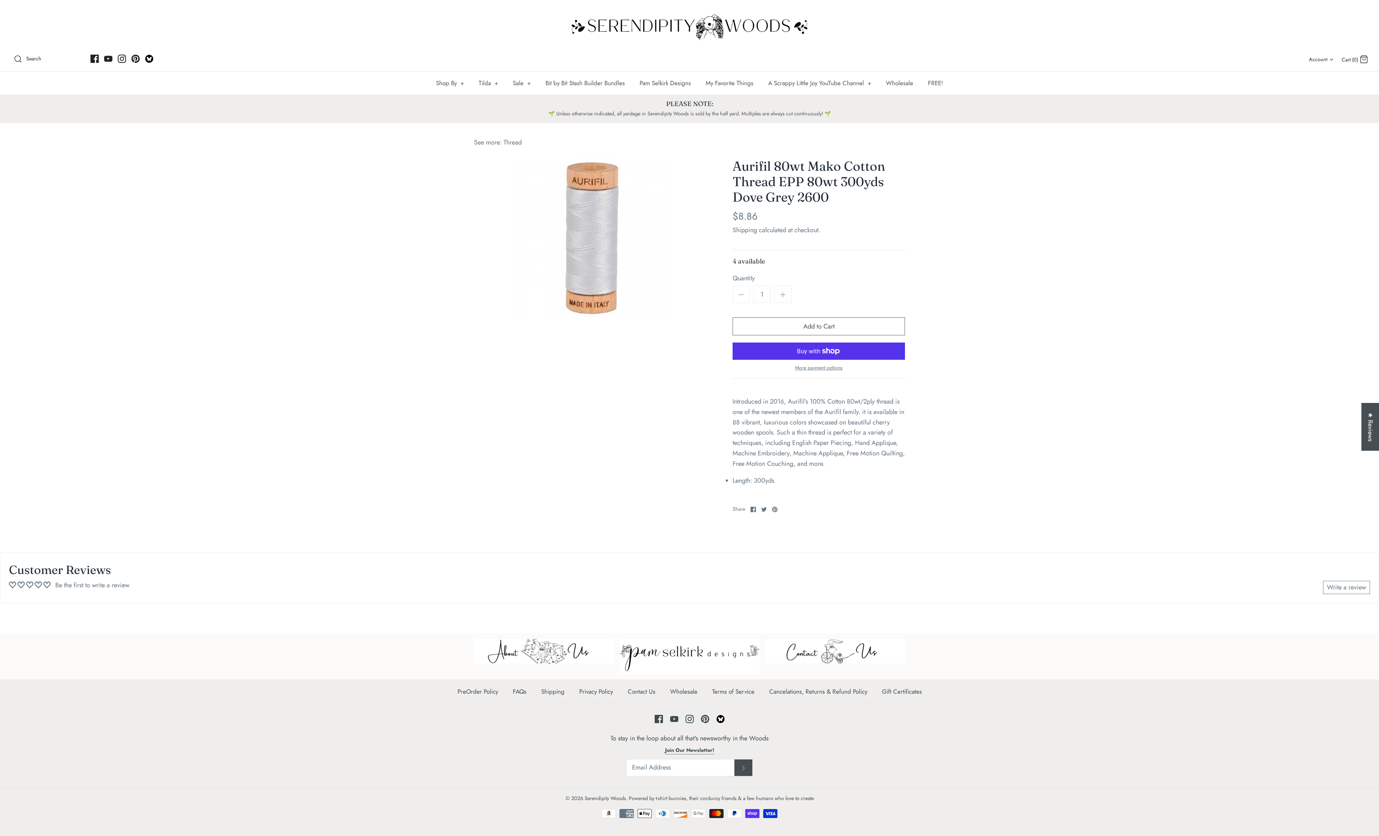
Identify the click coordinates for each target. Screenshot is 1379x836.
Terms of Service (733, 691)
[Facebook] (94, 59)
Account (1318, 59)
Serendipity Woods (605, 798)
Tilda (488, 83)
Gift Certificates (902, 691)
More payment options (818, 368)
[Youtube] (108, 59)
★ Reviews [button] (1370, 426)
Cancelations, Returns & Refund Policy (818, 691)
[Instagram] (122, 59)
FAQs (519, 691)
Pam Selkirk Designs (665, 83)
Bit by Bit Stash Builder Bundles (585, 83)
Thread (512, 142)
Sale (522, 83)
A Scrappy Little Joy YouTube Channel (819, 83)
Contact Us (641, 691)
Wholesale (899, 83)
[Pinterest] (135, 59)
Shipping (745, 230)
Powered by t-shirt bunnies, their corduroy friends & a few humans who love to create (721, 798)
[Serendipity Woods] (689, 25)
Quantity (744, 278)
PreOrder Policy (478, 691)
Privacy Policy (596, 691)
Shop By (450, 83)
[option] (592, 239)
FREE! (935, 83)
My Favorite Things (729, 83)
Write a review (1346, 587)
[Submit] (743, 767)
